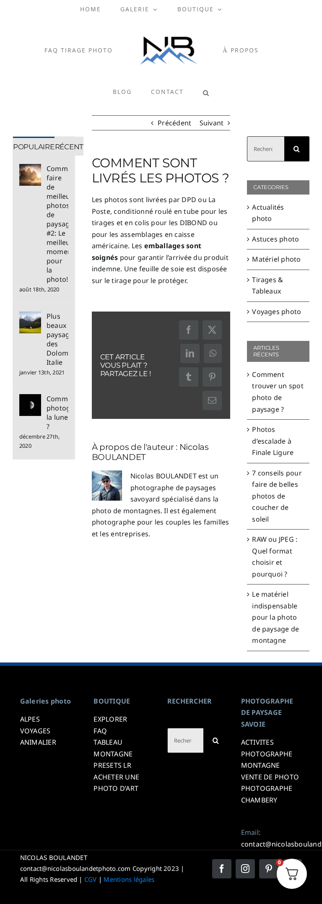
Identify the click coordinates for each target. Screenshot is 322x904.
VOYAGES (35, 730)
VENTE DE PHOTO (270, 777)
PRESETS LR (112, 765)
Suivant (212, 122)
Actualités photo (268, 213)
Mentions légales (129, 879)
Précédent (174, 122)
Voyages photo (276, 311)
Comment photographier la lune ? (57, 412)
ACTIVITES (257, 742)
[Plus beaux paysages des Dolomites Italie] (30, 317)
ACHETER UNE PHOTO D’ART (116, 782)
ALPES (30, 719)
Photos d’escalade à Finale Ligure (272, 441)
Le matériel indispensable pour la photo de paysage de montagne (275, 617)
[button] (206, 93)
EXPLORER (110, 719)
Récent (69, 147)
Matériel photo (276, 259)
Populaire (34, 147)
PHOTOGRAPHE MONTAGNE (267, 759)
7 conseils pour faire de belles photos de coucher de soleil (277, 496)
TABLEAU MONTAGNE (112, 748)
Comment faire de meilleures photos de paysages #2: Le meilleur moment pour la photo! (57, 224)
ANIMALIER (38, 742)
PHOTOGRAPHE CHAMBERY (267, 794)
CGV (90, 879)
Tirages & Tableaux (267, 285)
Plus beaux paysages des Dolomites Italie (57, 339)
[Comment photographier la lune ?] (30, 399)
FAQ (100, 730)
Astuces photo (275, 239)
